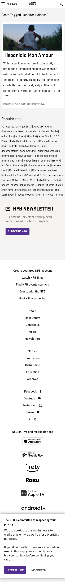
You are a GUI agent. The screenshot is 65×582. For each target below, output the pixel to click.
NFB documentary (53, 175)
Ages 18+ (38, 127)
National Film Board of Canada (18, 175)
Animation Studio (48, 131)
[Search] (62, 4)
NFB (39, 175)
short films (7, 190)
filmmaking (7, 161)
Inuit (5, 170)
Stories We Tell (23, 190)
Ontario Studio (52, 180)
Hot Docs (6, 165)
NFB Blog (12, 4)
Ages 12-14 (12, 127)
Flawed (27, 161)
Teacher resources (43, 190)
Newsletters (32, 338)
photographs (18, 185)
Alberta (20, 131)
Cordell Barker (39, 146)
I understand (15, 569)
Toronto (59, 195)
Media (33, 331)
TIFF (38, 195)
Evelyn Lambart (24, 156)
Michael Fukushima (20, 170)
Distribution (32, 365)
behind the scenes (27, 141)
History (56, 161)
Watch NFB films (32, 277)
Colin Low (24, 146)
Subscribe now (17, 231)
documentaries (9, 151)
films (19, 161)
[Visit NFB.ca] (38, 3)
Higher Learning (41, 161)
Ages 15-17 (26, 127)
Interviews (57, 165)
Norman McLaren (12, 180)
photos (30, 185)
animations (7, 136)
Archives (32, 379)
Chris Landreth (9, 146)
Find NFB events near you (32, 284)
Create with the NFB (32, 291)
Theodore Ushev (25, 195)
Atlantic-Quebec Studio (39, 136)
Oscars (5, 185)
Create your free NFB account (32, 270)
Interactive (44, 165)
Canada (43, 141)
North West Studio (33, 180)
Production (32, 358)
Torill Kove (47, 195)
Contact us (33, 325)
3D (2, 127)
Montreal (52, 170)
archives (20, 136)
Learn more (38, 569)
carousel (54, 141)
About (32, 311)
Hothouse (18, 165)
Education (42, 151)
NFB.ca (32, 351)
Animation (31, 131)
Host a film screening (32, 298)
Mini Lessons (39, 170)
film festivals (48, 156)
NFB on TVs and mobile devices (32, 432)
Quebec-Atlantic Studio (49, 185)
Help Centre (32, 318)
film (37, 156)
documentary (27, 151)
